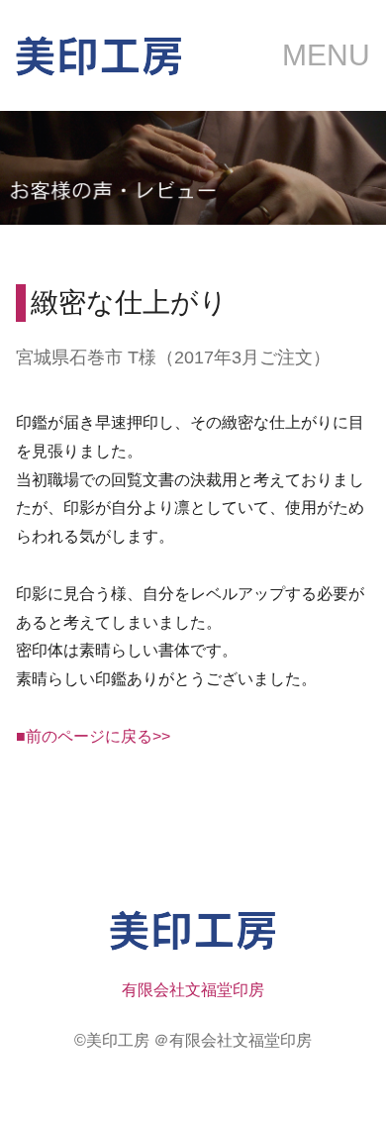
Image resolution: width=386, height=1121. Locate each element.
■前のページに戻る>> (93, 736)
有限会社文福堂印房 (193, 989)
